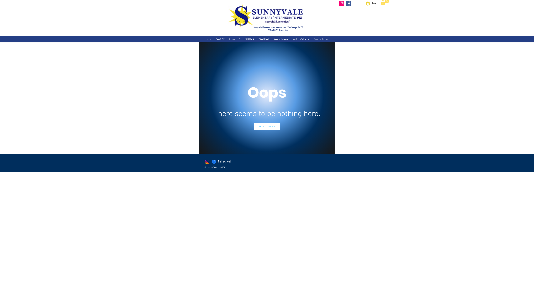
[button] (267, 126)
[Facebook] (348, 3)
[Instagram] (341, 3)
